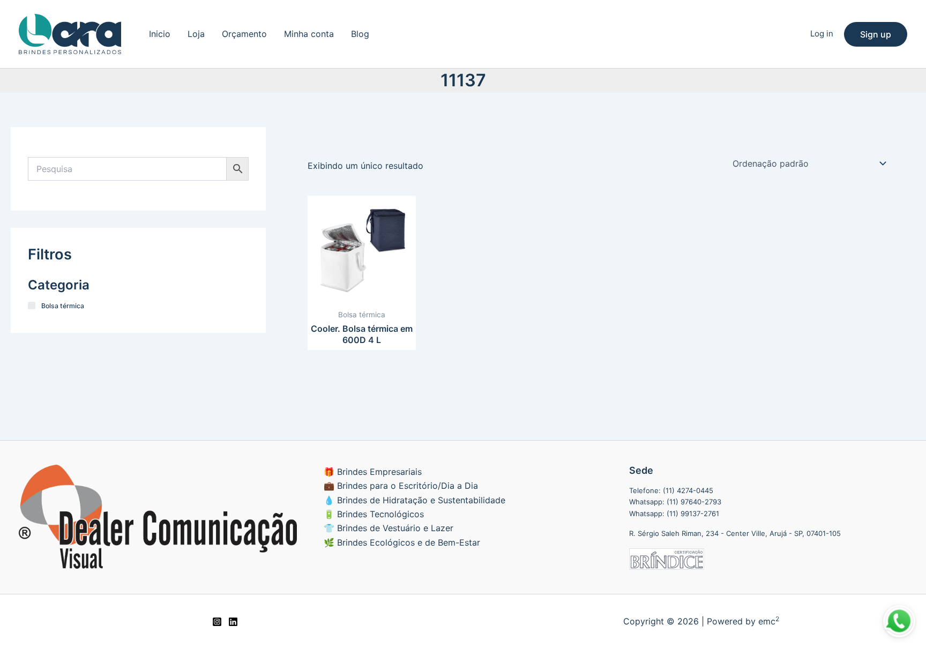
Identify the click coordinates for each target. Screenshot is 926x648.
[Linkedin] (233, 622)
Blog (360, 33)
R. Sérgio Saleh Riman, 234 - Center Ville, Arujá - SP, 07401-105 (735, 533)
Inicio (159, 33)
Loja (196, 33)
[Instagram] (217, 622)
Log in (821, 33)
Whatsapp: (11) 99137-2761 (674, 513)
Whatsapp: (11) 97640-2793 (675, 501)
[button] (875, 34)
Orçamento (244, 33)
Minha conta (309, 33)
